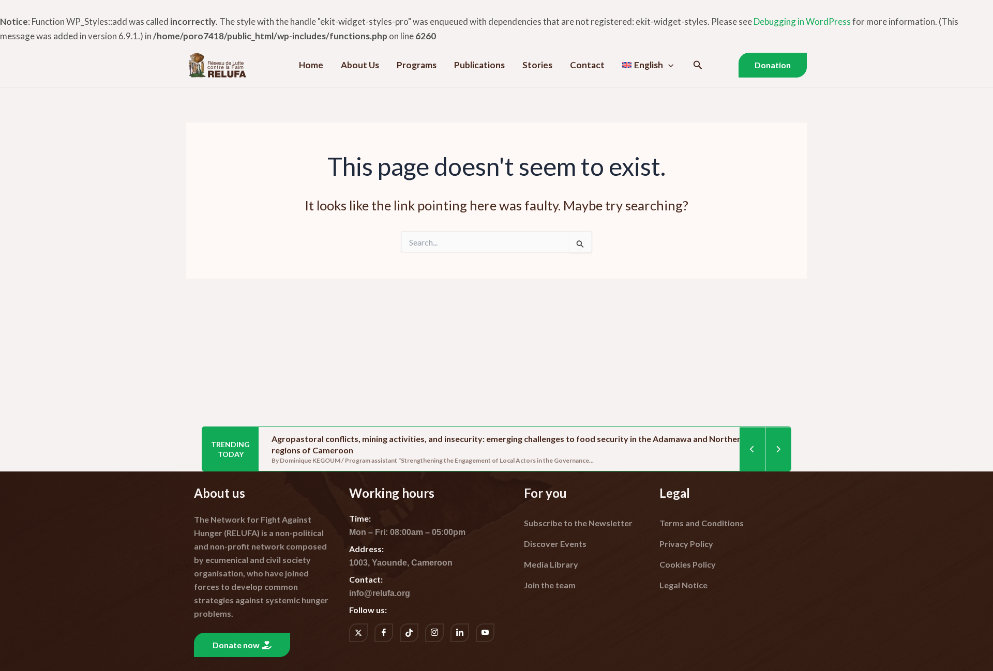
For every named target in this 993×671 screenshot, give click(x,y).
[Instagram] (434, 632)
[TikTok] (409, 632)
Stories (537, 64)
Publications (479, 64)
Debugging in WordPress (802, 21)
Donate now (236, 645)
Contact (587, 64)
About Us (360, 64)
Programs (417, 64)
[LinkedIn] (459, 632)
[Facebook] (383, 632)
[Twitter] (358, 632)
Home (311, 64)
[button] (668, 65)
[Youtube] (485, 632)
